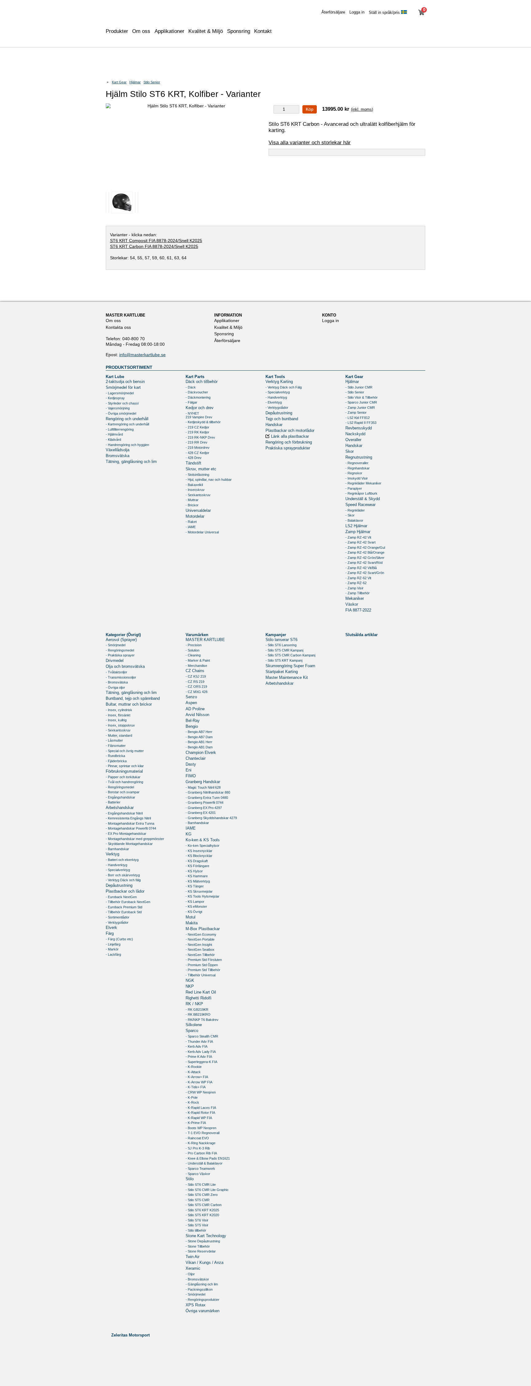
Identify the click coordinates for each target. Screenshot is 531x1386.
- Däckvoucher (197, 392)
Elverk (111, 928)
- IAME (191, 527)
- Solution (192, 650)
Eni (188, 770)
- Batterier (113, 802)
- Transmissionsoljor (121, 677)
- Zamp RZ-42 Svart (360, 542)
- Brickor (192, 505)
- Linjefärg (113, 944)
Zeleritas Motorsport (130, 1335)
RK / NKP (194, 1004)
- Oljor (190, 1274)
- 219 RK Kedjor (197, 432)
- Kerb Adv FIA (196, 1046)
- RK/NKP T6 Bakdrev (202, 1020)
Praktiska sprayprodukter (288, 448)
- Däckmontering (198, 397)
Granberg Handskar (203, 782)
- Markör (112, 949)
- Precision (194, 645)
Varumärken (197, 634)
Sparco (192, 1031)
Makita (192, 923)
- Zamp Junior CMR (360, 407)
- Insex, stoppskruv (120, 725)
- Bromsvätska (117, 682)
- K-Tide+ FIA (196, 1087)
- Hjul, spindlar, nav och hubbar (209, 479)
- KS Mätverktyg (198, 881)
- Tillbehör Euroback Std (124, 912)
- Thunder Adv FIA (199, 1041)
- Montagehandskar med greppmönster (135, 839)
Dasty (191, 764)
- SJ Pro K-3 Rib (198, 1148)
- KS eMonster (196, 906)
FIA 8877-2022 (358, 610)
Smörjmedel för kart (123, 387)
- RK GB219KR (197, 1009)
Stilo (190, 1179)
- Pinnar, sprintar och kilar (125, 766)
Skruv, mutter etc (201, 469)
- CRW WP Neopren (201, 1092)
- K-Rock (192, 1102)
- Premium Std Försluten (204, 960)
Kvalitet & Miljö (205, 31)
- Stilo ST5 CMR (198, 1200)
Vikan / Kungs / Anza (204, 1263)
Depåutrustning (279, 413)
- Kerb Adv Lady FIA (201, 1051)
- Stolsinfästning (197, 474)
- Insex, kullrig (116, 720)
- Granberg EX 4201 (201, 812)
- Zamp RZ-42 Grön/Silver (364, 558)
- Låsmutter (114, 740)
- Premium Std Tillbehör (203, 970)
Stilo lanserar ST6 (281, 640)
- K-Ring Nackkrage (200, 1143)
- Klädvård (113, 439)
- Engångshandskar (120, 797)
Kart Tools (275, 376)
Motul (190, 917)
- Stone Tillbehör (198, 1246)
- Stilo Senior (354, 392)
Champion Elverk (201, 753)
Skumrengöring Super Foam (290, 666)
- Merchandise (196, 665)
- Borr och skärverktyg (123, 875)
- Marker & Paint (198, 660)
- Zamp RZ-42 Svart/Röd (364, 562)
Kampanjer (276, 634)
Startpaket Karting (282, 672)
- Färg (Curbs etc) (119, 939)
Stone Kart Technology (206, 1236)
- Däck (191, 387)
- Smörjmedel (115, 645)
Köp (309, 109)
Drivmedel (115, 661)
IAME (191, 828)
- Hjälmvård (114, 434)
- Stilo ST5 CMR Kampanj (284, 650)
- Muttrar (192, 500)
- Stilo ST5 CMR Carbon (204, 1205)
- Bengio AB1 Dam (199, 747)
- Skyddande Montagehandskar (129, 844)
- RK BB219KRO (198, 1014)
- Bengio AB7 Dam (199, 737)
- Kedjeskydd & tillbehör (203, 422)
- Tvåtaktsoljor (116, 672)
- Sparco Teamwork (200, 1168)
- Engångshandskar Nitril (124, 813)
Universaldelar (198, 510)
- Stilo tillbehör (196, 1230)
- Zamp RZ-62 (356, 583)
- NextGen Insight (199, 944)
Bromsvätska (117, 456)
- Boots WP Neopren (201, 1128)
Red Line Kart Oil (201, 992)
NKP (190, 986)
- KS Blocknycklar (199, 856)
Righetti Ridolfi (198, 998)
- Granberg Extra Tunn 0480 (207, 797)
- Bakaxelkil (194, 485)
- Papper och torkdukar (123, 777)
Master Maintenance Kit (287, 677)
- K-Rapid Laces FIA (201, 1107)
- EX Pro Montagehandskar (126, 833)
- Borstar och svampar (123, 792)
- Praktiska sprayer (120, 655)
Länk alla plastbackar (290, 436)
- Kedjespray (115, 398)
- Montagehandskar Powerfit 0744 (131, 828)
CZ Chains (195, 671)
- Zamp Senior (356, 412)
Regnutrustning (358, 457)
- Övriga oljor (115, 687)
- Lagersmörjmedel (120, 393)
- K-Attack (193, 1072)
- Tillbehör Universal (200, 975)
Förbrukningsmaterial (124, 771)
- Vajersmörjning (118, 408)
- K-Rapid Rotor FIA (200, 1112)
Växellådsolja (117, 450)
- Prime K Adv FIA (199, 1056)
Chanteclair (196, 758)
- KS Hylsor (194, 871)
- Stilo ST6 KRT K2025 (202, 1210)
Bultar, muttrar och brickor (129, 704)
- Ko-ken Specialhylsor (202, 845)
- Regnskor (353, 473)
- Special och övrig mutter (125, 751)
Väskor (351, 604)
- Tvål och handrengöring (124, 782)
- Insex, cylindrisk (119, 710)
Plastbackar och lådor (125, 891)
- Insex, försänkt (118, 715)
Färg (110, 933)
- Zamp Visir (354, 588)
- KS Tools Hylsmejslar (202, 896)
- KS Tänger (195, 886)
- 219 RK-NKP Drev (200, 437)
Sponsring (238, 31)
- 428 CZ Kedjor (197, 453)
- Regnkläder (355, 510)
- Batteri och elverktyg (122, 860)
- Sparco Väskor (198, 1174)
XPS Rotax (196, 1305)
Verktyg (112, 854)
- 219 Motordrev (198, 447)
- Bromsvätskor (197, 1279)
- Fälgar (191, 402)
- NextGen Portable (200, 939)
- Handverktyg (276, 397)
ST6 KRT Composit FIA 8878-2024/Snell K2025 (156, 240)
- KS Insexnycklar (199, 851)
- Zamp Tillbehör (357, 593)
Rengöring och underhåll (127, 419)
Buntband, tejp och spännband (133, 698)
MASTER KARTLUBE (205, 640)
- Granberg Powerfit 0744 (204, 802)
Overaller (353, 440)
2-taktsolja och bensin (125, 382)
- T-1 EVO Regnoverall (202, 1133)
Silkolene (194, 1025)
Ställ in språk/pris (384, 12)
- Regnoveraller (356, 463)
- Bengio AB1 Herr (199, 742)
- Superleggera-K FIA (201, 1062)
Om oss (113, 320)
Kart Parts (195, 376)
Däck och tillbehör (202, 382)
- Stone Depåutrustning (203, 1241)
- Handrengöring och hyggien (127, 445)
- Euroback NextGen (121, 897)
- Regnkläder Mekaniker (363, 483)
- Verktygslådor (277, 407)
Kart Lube (115, 376)
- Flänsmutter (116, 745)
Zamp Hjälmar (357, 532)
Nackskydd (355, 434)
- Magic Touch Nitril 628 (203, 787)
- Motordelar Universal (202, 532)
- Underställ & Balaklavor (204, 1163)
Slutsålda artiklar (361, 634)
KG (188, 834)
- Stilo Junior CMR (358, 387)
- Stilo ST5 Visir (197, 1225)
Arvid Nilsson (197, 715)
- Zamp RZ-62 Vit (358, 578)
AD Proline (195, 709)
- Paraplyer (353, 488)
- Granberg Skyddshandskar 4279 (211, 818)
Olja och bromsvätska (125, 666)
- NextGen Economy (201, 934)
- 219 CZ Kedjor (197, 427)
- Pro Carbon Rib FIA (201, 1153)
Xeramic (193, 1268)
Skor (349, 451)
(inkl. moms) (362, 109)
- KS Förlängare (197, 866)
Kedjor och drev (200, 408)
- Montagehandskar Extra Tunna (130, 823)
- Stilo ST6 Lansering (281, 645)
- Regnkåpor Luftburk (361, 493)
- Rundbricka (115, 756)
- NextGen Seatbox (200, 949)
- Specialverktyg (278, 392)
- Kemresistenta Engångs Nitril (128, 818)
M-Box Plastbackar (203, 929)
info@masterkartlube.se (142, 354)
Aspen (191, 703)
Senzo (191, 697)
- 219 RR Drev (196, 442)
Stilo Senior (152, 82)
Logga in (356, 12)
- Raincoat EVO (197, 1138)
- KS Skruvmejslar (199, 891)
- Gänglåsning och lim (202, 1284)
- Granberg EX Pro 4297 (204, 808)
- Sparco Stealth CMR (202, 1036)
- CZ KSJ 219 (196, 676)
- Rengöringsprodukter (202, 1299)
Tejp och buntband (282, 419)
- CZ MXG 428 (196, 692)
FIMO (191, 776)
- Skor (350, 515)
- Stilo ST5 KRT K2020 (202, 1215)
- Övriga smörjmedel (121, 413)
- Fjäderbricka (116, 761)
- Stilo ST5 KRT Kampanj (284, 660)
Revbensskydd (358, 428)
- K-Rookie (194, 1067)
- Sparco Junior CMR (361, 402)
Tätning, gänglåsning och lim (131, 462)
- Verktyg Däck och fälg (123, 880)
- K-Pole (192, 1097)
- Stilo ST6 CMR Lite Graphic (207, 1190)
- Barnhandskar (117, 849)
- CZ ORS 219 (196, 686)
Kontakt (263, 31)
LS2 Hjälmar (356, 526)
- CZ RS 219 (195, 681)
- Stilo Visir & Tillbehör (361, 397)
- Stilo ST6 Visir (197, 1220)
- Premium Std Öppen (202, 965)
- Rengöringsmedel (120, 650)
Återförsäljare (333, 12)
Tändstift (193, 463)
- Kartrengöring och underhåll (127, 424)
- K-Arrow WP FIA (199, 1082)
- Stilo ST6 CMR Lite (201, 1184)
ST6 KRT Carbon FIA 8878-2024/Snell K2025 (154, 246)
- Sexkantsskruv (198, 495)
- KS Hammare (197, 876)
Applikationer (169, 31)
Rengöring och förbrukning (289, 442)
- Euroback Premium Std (124, 907)
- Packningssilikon (199, 1289)
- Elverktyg (274, 402)
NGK (190, 980)
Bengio (192, 726)
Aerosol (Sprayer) (121, 640)
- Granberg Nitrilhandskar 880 (208, 792)
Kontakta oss (118, 327)
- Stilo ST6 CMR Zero (202, 1195)
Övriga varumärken (202, 1311)
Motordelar (195, 516)
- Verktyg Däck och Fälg (284, 387)
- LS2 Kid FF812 (357, 418)
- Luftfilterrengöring (120, 429)
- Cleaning (193, 655)
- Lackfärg (113, 954)
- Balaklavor (354, 520)
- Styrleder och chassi (122, 403)
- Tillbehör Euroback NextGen (128, 902)
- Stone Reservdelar (201, 1251)
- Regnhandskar (357, 468)
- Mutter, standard (119, 735)
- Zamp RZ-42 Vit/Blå (361, 568)
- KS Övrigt (194, 912)
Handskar (274, 425)
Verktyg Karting (279, 382)
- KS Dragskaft (197, 861)
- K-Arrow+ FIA (197, 1077)
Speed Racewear (360, 505)
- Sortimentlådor (117, 917)
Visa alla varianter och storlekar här (310, 142)
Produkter (117, 31)
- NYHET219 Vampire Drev (199, 415)
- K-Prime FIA (196, 1123)
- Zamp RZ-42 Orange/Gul (365, 547)
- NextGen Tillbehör (200, 955)
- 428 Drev (194, 458)
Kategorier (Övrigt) (123, 634)
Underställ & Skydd (362, 499)
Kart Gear (119, 82)
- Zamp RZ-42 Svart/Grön (364, 573)
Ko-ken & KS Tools (203, 840)
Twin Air (192, 1257)
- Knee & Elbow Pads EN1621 (208, 1158)
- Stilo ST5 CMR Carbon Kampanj (290, 655)
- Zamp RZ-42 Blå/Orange (364, 552)
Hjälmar (135, 82)
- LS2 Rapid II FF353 (360, 422)
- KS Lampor (195, 901)
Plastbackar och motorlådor (290, 430)
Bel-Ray (193, 721)
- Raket (191, 522)
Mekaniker (354, 598)
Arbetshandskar (120, 808)
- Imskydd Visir (356, 478)
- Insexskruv (195, 490)
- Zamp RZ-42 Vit (358, 537)
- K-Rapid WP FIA (199, 1118)
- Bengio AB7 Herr (199, 732)
